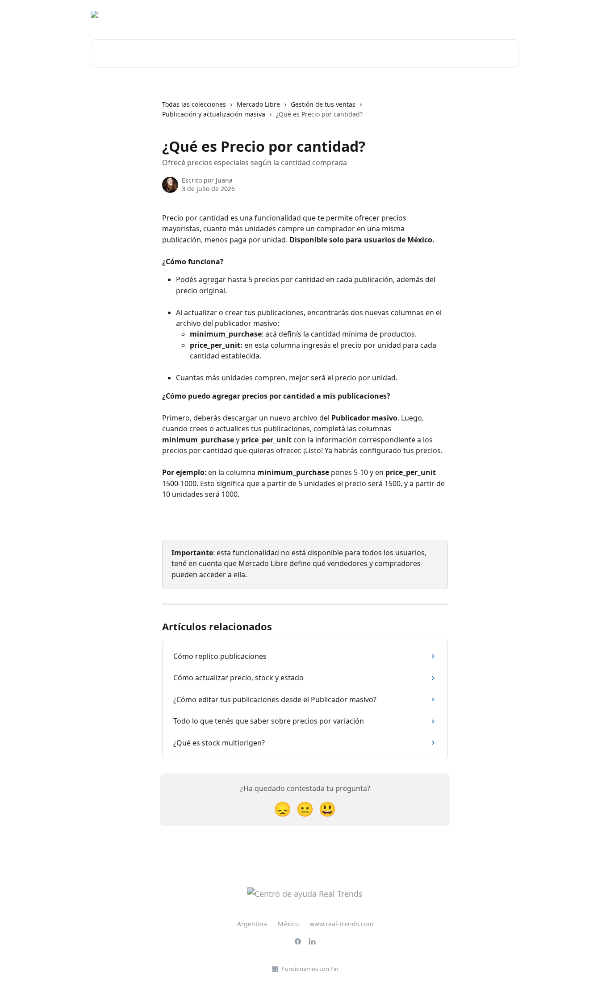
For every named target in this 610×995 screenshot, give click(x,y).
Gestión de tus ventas (323, 104)
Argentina (252, 924)
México (288, 924)
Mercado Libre (258, 104)
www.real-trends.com (341, 924)
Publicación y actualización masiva (213, 114)
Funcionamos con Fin (310, 969)
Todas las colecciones (194, 104)
